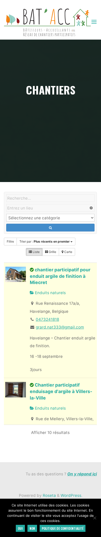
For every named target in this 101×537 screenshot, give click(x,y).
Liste (36, 252)
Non (32, 528)
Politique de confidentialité (62, 528)
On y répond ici (82, 473)
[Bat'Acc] (47, 21)
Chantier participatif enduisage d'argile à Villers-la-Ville (61, 391)
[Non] (94, 517)
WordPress (71, 495)
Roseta (49, 495)
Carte (67, 252)
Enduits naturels (50, 292)
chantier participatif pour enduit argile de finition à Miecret (60, 276)
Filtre (10, 241)
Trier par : (44, 241)
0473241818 (47, 319)
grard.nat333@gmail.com (60, 327)
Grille (52, 252)
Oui (20, 528)
